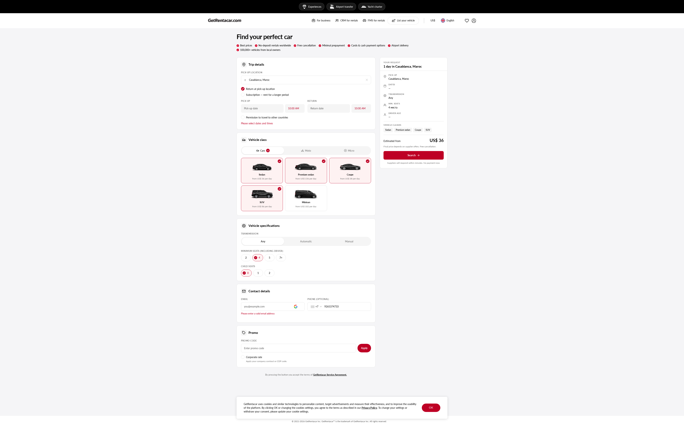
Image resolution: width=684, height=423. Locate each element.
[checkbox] (262, 171)
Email (244, 299)
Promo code (249, 340)
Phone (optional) (318, 299)
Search (412, 155)
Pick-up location (251, 72)
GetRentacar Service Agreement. (330, 374)
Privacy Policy (369, 407)
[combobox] (315, 306)
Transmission (249, 233)
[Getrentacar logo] (224, 20)
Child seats (248, 266)
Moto (308, 150)
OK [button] (431, 407)
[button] (433, 20)
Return (312, 101)
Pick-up (245, 101)
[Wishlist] (467, 20)
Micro (351, 150)
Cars (264, 150)
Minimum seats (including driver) (262, 251)
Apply (364, 348)
